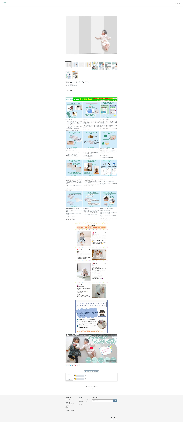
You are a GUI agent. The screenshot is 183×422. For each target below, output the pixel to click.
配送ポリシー (68, 406)
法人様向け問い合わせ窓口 (70, 410)
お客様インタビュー (69, 402)
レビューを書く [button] (69, 379)
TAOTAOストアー (115, 419)
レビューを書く (91, 388)
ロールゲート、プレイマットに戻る (92, 371)
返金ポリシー (68, 407)
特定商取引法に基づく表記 (70, 403)
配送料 (67, 85)
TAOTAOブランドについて (70, 399)
